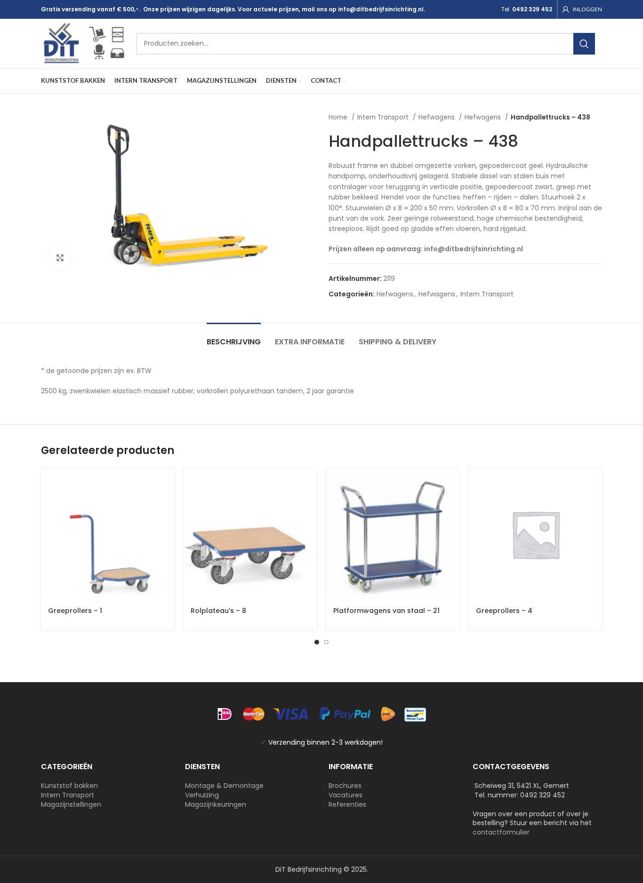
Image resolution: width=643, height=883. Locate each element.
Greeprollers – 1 (75, 610)
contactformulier (501, 832)
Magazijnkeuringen (215, 804)
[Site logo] (84, 43)
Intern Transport (383, 117)
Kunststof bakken (69, 785)
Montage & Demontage (224, 785)
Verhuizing (202, 795)
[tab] (234, 337)
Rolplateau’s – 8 (218, 610)
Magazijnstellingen (71, 804)
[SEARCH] (584, 44)
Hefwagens (437, 117)
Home (339, 117)
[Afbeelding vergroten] (60, 258)
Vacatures (345, 795)
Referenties (347, 804)
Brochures (345, 785)
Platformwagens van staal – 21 (386, 610)
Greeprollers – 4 (504, 610)
